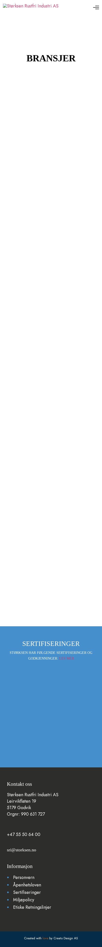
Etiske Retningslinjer (32, 907)
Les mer (66, 658)
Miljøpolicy (24, 900)
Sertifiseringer (27, 892)
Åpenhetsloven (27, 885)
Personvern (23, 877)
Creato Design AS (65, 938)
